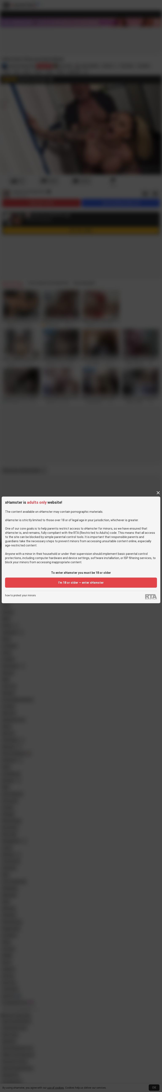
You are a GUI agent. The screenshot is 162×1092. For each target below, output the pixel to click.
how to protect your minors (20, 595)
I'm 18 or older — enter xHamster (81, 582)
